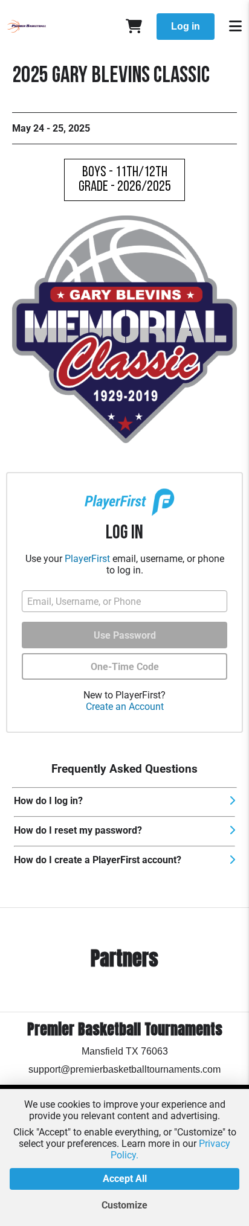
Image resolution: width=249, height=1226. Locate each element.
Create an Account (125, 706)
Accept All (125, 1178)
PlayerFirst (87, 558)
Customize (124, 1205)
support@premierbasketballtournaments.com (124, 1069)
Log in (185, 26)
